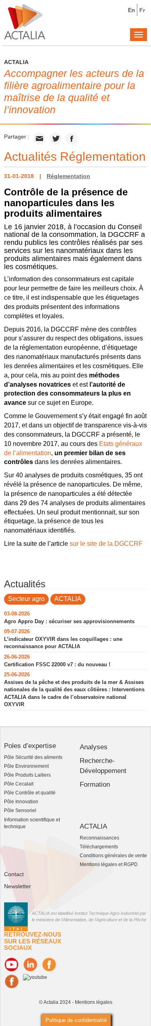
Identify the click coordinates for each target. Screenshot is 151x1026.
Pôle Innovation (21, 801)
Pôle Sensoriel (20, 810)
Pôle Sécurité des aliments (33, 757)
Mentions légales (93, 1002)
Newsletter (17, 886)
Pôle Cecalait (18, 784)
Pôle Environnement (26, 766)
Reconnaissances (99, 838)
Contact (14, 874)
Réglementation (68, 176)
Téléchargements (99, 847)
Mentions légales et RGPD (109, 864)
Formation (95, 784)
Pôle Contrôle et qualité (30, 793)
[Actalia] (25, 21)
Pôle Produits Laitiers (27, 775)
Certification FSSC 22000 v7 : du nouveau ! (57, 664)
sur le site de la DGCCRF (106, 543)
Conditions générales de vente (113, 855)
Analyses (94, 747)
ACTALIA (67, 598)
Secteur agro (26, 598)
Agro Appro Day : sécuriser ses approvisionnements (69, 621)
